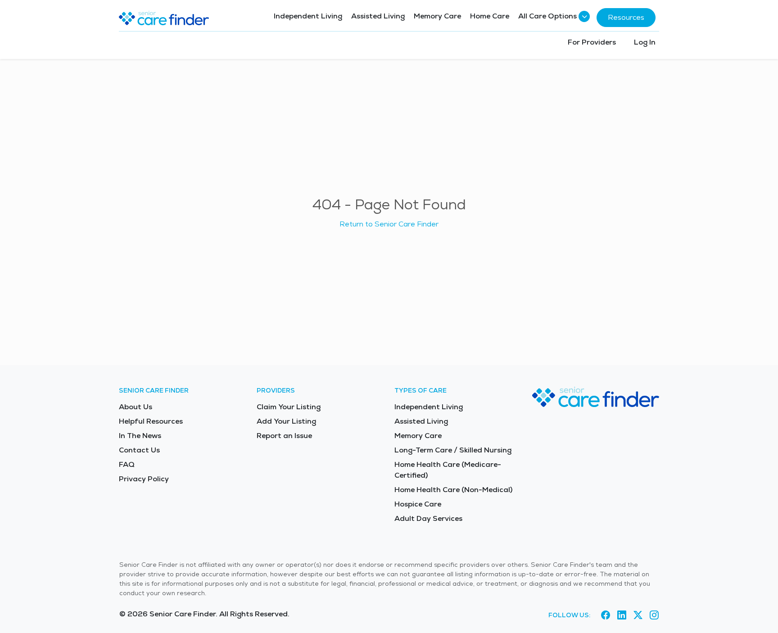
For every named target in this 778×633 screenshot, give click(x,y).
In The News (140, 435)
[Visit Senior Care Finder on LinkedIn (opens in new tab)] (621, 615)
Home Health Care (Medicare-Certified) (447, 470)
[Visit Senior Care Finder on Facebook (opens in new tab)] (605, 615)
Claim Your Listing (289, 406)
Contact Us (139, 450)
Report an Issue (284, 435)
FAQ (127, 464)
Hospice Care (417, 504)
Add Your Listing (286, 421)
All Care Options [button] (547, 16)
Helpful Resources (151, 421)
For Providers (592, 42)
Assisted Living (378, 16)
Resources (626, 17)
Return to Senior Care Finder (389, 224)
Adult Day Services (428, 518)
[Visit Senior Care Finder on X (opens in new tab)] (637, 615)
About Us (135, 406)
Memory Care (437, 16)
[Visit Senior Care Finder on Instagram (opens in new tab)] (654, 615)
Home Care (489, 16)
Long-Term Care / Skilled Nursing (452, 450)
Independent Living (308, 16)
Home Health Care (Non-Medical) (453, 489)
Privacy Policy (144, 479)
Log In (645, 42)
